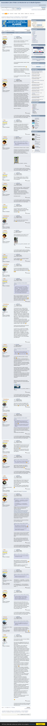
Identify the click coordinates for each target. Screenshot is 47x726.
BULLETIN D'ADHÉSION (38, 54)
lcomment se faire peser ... (36, 92)
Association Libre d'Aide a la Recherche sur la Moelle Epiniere (20, 2)
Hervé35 (40, 77)
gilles (5, 475)
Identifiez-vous (35, 40)
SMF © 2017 (23, 721)
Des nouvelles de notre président (37, 80)
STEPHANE (37, 150)
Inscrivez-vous (35, 42)
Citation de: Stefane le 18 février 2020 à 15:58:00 (21, 574)
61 (11, 30)
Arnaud (36, 122)
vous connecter (12, 7)
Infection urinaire (34, 74)
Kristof (5, 36)
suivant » (29, 29)
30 (6, 30)
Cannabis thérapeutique (36, 87)
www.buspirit (25, 491)
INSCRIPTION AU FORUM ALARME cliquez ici (38, 9)
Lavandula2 (33, 93)
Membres (34, 39)
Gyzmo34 (36, 127)
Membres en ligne (36, 109)
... (10, 30)
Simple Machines (27, 721)
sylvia (15, 17)
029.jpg (16, 163)
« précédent (26, 29)
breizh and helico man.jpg (18, 388)
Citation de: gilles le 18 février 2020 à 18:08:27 (21, 459)
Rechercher (35, 35)
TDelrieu (12, 17)
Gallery (34, 38)
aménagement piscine (35, 84)
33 (9, 30)
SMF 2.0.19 (19, 721)
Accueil (34, 31)
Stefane (5, 79)
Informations (32, 724)
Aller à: (19, 714)
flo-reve (5, 570)
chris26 (17, 17)
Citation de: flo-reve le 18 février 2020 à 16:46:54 (21, 498)
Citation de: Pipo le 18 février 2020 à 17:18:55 (21, 523)
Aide (33, 34)
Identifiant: (35, 22)
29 (5, 30)
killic (34, 110)
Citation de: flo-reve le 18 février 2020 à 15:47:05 (21, 594)
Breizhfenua (6, 216)
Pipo (5, 120)
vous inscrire (18, 7)
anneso (20, 17)
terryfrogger (37, 146)
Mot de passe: (34, 23)
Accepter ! (40, 724)
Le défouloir (18, 36)
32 (8, 30)
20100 (5, 634)
